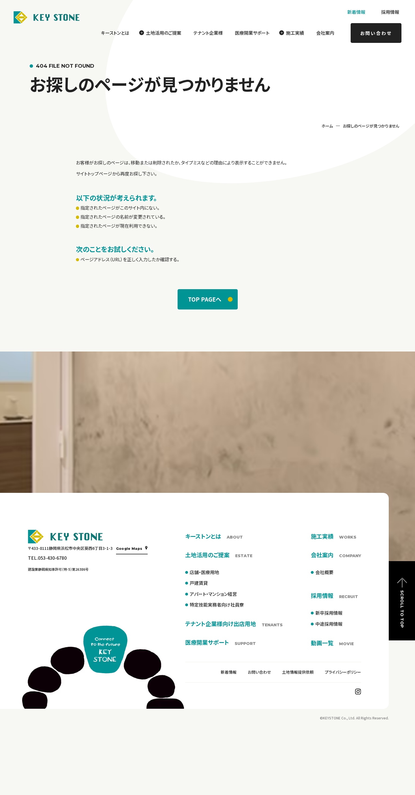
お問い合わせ (376, 33)
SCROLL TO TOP (402, 609)
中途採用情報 (328, 623)
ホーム (327, 126)
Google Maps (129, 548)
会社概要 (324, 572)
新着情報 (356, 11)
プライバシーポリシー (343, 672)
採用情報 (390, 11)
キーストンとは (115, 32)
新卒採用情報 (328, 612)
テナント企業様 (208, 32)
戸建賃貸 (199, 582)
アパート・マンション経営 (213, 593)
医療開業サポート (252, 32)
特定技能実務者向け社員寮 (217, 604)
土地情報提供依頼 (298, 672)
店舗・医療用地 (204, 572)
